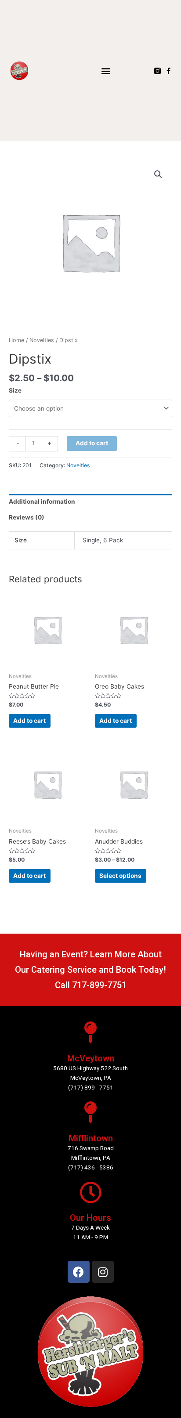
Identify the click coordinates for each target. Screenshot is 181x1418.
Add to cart (92, 443)
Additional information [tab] (42, 501)
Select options (120, 875)
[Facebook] (79, 1272)
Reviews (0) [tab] (26, 517)
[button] (106, 71)
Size (15, 390)
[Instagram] (103, 1272)
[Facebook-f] (168, 71)
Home (16, 340)
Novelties (41, 340)
